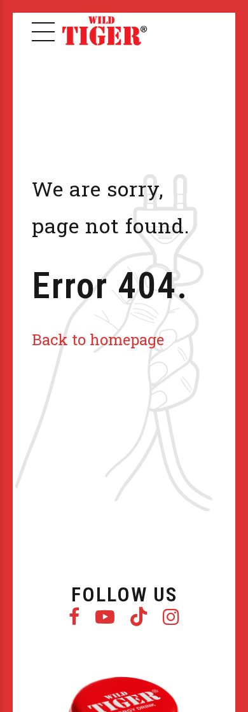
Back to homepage (98, 339)
